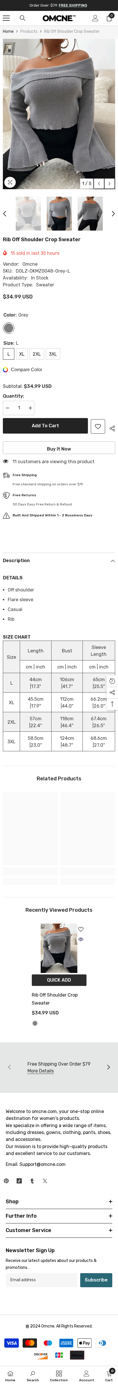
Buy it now (59, 449)
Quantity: (13, 396)
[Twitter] (45, 1181)
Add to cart (45, 425)
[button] (99, 184)
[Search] (22, 18)
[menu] (6, 18)
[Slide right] (108, 1067)
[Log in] (95, 18)
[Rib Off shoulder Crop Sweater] (59, 948)
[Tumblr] (32, 1181)
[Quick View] (80, 939)
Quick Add (59, 980)
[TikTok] (19, 1181)
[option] (59, 114)
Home (8, 31)
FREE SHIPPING (73, 5)
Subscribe (96, 1280)
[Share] (110, 428)
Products (29, 31)
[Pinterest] (6, 1181)
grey (35, 1023)
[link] (30, 871)
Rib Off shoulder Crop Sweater (55, 999)
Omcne (30, 264)
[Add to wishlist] (98, 426)
